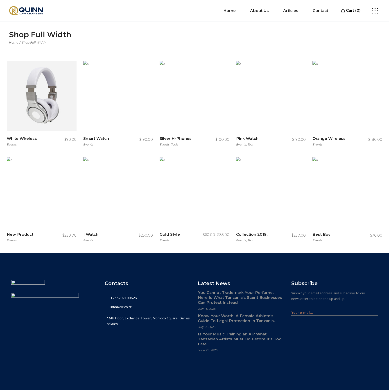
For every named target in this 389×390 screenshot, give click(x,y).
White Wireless (22, 138)
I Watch (90, 234)
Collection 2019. (252, 234)
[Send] (375, 310)
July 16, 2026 (207, 308)
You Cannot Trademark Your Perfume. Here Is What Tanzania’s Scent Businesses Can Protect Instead (240, 297)
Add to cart (38, 139)
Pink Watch (247, 138)
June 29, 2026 (207, 350)
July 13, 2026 (206, 327)
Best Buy (321, 234)
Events (12, 144)
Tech (251, 144)
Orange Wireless (329, 138)
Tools (174, 144)
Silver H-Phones (176, 138)
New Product (20, 234)
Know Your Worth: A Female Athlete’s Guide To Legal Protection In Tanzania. (236, 318)
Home (13, 42)
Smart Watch (96, 138)
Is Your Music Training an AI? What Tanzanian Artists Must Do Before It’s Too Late (240, 339)
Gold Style (170, 234)
